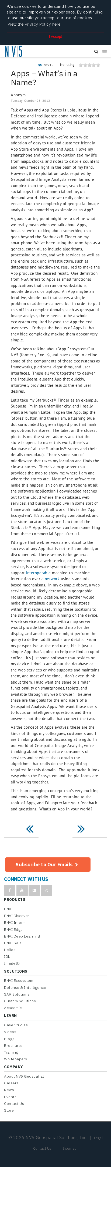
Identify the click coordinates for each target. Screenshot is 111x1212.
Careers (11, 1083)
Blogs (9, 1038)
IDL (7, 956)
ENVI (8, 909)
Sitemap (70, 1148)
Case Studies (16, 1025)
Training (11, 1052)
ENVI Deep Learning (22, 936)
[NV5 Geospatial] (14, 51)
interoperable (38, 572)
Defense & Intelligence (25, 987)
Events (10, 1096)
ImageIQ (12, 963)
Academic (13, 1007)
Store (9, 1110)
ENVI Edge (13, 929)
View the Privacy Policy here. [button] (35, 24)
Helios (9, 949)
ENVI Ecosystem (18, 980)
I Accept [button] (55, 37)
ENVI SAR (12, 943)
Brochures (13, 1045)
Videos (10, 1031)
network (52, 578)
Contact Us (14, 1103)
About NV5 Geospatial (24, 1076)
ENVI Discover (16, 915)
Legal (98, 1138)
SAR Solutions (17, 994)
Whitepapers (15, 1059)
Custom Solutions (20, 1001)
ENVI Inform (15, 922)
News (9, 1089)
